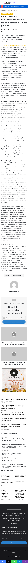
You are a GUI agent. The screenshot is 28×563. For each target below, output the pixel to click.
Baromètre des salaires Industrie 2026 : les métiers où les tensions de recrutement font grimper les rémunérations (13, 407)
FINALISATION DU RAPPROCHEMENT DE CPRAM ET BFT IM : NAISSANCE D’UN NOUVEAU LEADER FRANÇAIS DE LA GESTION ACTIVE (20, 493)
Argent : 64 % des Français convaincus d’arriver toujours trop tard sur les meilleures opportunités (13, 426)
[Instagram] (17, 523)
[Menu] (2, 3)
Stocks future (5, 29)
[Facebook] (11, 523)
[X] (13, 523)
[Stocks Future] (10, 2)
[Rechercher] (26, 3)
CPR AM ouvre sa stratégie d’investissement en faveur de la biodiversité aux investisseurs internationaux (6, 493)
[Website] (14, 294)
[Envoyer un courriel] (8, 29)
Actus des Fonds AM (12, 10)
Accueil (4, 10)
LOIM (7, 275)
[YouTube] (15, 523)
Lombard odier (17, 275)
